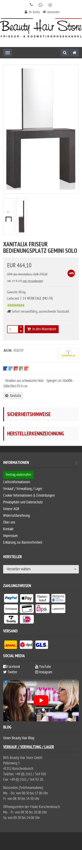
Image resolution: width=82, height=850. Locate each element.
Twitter (12, 672)
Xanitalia (14, 396)
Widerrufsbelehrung (16, 515)
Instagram (45, 672)
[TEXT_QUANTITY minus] (21, 330)
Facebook (13, 667)
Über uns (9, 522)
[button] (5, 370)
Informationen (16, 463)
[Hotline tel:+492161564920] (31, 5)
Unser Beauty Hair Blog (18, 738)
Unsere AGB (11, 509)
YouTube (44, 667)
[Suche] (64, 52)
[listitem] (11, 599)
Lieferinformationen (16, 482)
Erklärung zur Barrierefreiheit (22, 542)
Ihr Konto (34, 12)
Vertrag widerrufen (18, 475)
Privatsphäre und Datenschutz (23, 502)
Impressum (10, 536)
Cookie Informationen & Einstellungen (29, 495)
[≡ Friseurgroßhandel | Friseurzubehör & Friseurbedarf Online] (41, 27)
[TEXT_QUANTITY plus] (21, 328)
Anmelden (53, 12)
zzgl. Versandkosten (32, 281)
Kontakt (8, 529)
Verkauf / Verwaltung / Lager (22, 489)
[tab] (41, 464)
